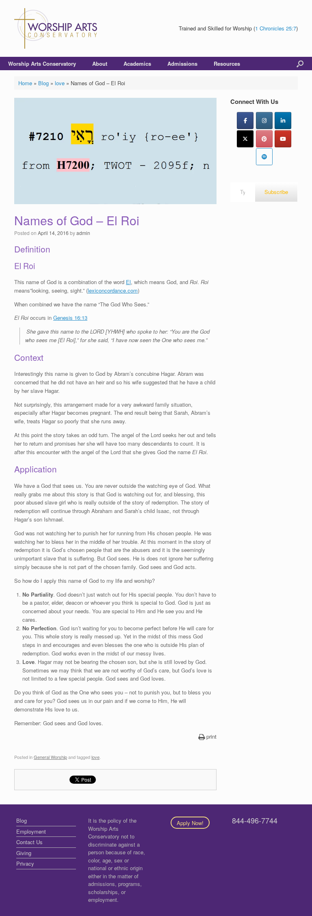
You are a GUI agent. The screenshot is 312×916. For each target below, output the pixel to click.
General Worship (50, 757)
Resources (227, 63)
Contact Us (29, 842)
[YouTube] (283, 138)
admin (83, 232)
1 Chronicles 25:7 (275, 28)
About (99, 63)
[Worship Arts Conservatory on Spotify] (264, 156)
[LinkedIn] (283, 120)
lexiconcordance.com (113, 290)
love (60, 83)
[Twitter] (245, 138)
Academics (137, 63)
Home (25, 83)
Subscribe (276, 192)
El (128, 282)
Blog (43, 83)
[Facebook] (245, 120)
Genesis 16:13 (70, 317)
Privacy (25, 863)
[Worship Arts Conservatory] (57, 28)
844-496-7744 (254, 820)
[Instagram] (264, 120)
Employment (31, 831)
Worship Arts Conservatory (42, 63)
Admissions (182, 63)
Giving (23, 853)
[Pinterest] (264, 138)
